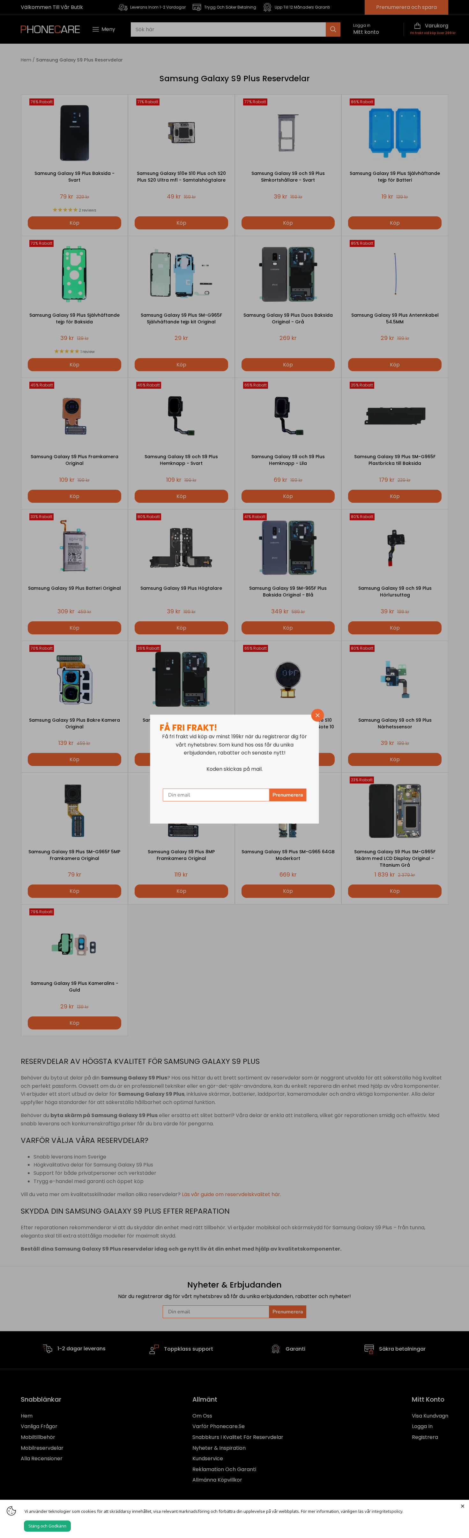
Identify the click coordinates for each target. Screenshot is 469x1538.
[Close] (462, 1506)
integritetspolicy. (387, 1511)
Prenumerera (287, 794)
